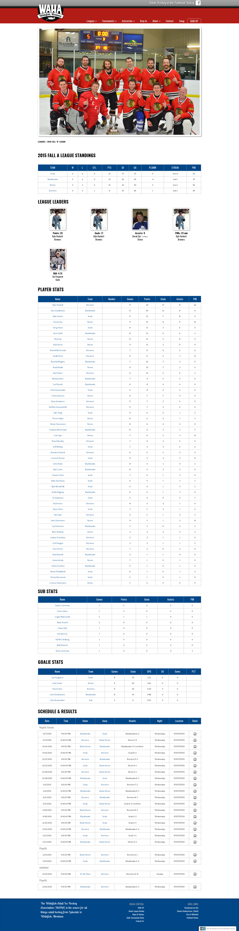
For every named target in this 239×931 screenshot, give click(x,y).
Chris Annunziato (57, 390)
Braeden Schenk (58, 452)
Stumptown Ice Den (191, 907)
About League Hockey (136, 911)
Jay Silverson (58, 526)
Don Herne (58, 549)
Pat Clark (58, 515)
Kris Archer (57, 689)
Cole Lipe (58, 435)
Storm (52, 185)
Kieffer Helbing (62, 640)
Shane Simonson (58, 424)
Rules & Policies (138, 914)
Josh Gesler (57, 683)
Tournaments (108, 21)
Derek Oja (57, 322)
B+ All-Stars (85, 874)
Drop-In (143, 21)
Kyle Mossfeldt (57, 486)
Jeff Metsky (58, 447)
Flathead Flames (192, 917)
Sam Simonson (58, 521)
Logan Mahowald (62, 617)
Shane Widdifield (57, 572)
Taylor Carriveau (62, 605)
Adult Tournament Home (135, 917)
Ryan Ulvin (58, 509)
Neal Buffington (58, 362)
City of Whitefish (192, 914)
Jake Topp (58, 413)
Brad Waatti (58, 367)
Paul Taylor (58, 373)
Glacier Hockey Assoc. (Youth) (187, 911)
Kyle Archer (58, 316)
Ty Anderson (57, 498)
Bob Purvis (58, 345)
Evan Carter (62, 611)
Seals (52, 174)
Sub (90, 700)
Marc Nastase (58, 532)
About (155, 21)
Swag (181, 21)
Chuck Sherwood (57, 577)
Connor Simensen (58, 583)
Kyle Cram (57, 469)
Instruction (127, 21)
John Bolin (58, 464)
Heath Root (58, 356)
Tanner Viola (57, 475)
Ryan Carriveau (62, 651)
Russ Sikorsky (58, 441)
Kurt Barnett (58, 555)
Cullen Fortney (57, 566)
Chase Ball (62, 628)
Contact (170, 21)
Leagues (90, 21)
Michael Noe (57, 379)
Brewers (52, 191)
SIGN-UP (194, 21)
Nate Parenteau (58, 481)
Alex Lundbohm (58, 311)
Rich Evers (57, 504)
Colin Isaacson (57, 396)
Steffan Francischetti (58, 407)
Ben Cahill (57, 333)
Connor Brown (58, 458)
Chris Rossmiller (57, 700)
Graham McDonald (57, 430)
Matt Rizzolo (62, 645)
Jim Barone (62, 634)
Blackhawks (53, 179)
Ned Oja (57, 339)
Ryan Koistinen (58, 401)
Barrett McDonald (58, 350)
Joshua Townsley (57, 538)
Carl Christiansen (57, 695)
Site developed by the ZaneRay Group (220, 929)
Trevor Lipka (57, 418)
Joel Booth (58, 384)
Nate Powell (62, 622)
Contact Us (140, 921)
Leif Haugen (58, 543)
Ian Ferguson (57, 678)
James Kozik (57, 560)
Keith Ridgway (58, 492)
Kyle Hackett (57, 305)
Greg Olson (58, 328)
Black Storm (104, 740)
